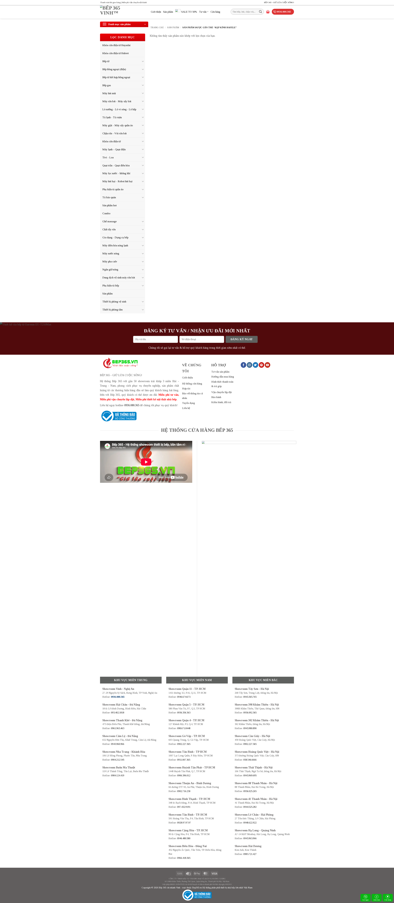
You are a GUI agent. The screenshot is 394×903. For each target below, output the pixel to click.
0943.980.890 (250, 728)
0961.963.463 (117, 728)
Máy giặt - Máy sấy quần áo (117, 125)
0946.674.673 (183, 697)
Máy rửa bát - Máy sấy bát (116, 101)
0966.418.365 (183, 858)
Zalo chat (377, 900)
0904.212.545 (117, 759)
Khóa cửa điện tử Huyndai (116, 45)
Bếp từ (105, 61)
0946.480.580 (183, 838)
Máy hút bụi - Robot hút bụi (117, 181)
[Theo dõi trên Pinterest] (261, 365)
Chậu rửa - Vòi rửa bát (114, 133)
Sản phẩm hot (109, 205)
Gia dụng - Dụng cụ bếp (115, 237)
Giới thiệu (156, 11)
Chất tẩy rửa (109, 229)
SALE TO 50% (189, 11)
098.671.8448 (183, 728)
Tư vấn (202, 11)
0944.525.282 (250, 807)
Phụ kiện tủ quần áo (112, 189)
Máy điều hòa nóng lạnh (115, 245)
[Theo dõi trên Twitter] (255, 365)
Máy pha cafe (109, 261)
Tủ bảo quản (109, 197)
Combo (106, 213)
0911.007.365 (183, 759)
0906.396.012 (183, 775)
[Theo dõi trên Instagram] (249, 365)
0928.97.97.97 (184, 822)
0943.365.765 (250, 697)
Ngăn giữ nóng (110, 269)
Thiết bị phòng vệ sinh (114, 301)
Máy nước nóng (110, 253)
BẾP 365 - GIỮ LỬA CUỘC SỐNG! (279, 2)
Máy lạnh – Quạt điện (114, 149)
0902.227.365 (183, 744)
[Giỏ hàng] (268, 11)
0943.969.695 (250, 775)
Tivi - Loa (108, 157)
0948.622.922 (250, 822)
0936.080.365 (131, 405)
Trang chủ (157, 27)
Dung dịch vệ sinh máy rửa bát (118, 277)
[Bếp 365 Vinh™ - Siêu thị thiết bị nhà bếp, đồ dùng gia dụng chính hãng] (123, 11)
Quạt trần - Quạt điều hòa (116, 165)
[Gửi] (260, 12)
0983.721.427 (250, 854)
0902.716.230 (183, 791)
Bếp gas (106, 85)
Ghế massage (109, 221)
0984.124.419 (117, 775)
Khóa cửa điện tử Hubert (115, 53)
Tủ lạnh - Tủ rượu (112, 117)
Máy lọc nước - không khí (116, 173)
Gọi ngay (365, 900)
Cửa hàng (215, 11)
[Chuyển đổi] (143, 61)
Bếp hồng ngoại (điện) (114, 69)
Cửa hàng (387, 900)
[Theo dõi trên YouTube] (267, 365)
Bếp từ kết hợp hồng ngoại (116, 77)
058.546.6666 (250, 759)
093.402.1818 (117, 712)
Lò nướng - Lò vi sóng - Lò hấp (119, 109)
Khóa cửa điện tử (111, 141)
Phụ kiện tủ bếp (110, 285)
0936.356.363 (183, 712)
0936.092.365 (250, 712)
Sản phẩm (168, 11)
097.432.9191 (183, 807)
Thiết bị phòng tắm (112, 309)
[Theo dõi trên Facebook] (243, 365)
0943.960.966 (117, 744)
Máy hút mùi (109, 93)
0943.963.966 (250, 838)
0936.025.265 (250, 791)
